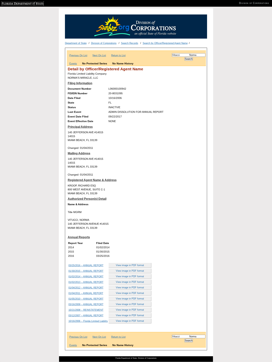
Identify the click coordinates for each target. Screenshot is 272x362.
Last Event (74, 111)
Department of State (76, 43)
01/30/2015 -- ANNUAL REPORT (85, 271)
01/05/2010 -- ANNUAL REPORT (85, 298)
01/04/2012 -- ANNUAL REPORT (85, 287)
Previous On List (78, 55)
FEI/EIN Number (77, 93)
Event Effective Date (80, 121)
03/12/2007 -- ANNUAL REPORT (85, 315)
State (71, 102)
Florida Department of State (16, 3)
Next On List (99, 55)
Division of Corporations (104, 43)
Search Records (129, 43)
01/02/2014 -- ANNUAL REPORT (85, 276)
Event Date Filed (78, 116)
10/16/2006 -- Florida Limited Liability (88, 321)
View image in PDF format (130, 265)
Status (72, 107)
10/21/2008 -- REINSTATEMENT (85, 310)
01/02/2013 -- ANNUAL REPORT (85, 282)
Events (73, 63)
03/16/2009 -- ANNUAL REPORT (85, 304)
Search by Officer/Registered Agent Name (165, 43)
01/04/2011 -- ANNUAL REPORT (85, 293)
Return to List (118, 55)
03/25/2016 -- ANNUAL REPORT (85, 265)
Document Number (79, 88)
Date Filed (74, 97)
